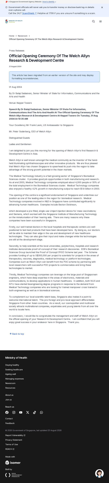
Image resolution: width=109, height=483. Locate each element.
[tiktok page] (34, 412)
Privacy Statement (13, 440)
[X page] (27, 412)
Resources (10, 388)
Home (11, 36)
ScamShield (28, 13)
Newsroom (22, 36)
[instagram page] (13, 412)
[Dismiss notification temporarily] (102, 7)
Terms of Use (11, 444)
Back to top (18, 334)
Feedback (9, 423)
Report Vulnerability (14, 435)
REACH (8, 449)
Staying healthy (12, 365)
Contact (9, 418)
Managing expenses (14, 378)
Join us (8, 399)
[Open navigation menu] (100, 21)
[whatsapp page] (41, 412)
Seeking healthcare (14, 369)
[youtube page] (20, 412)
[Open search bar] (93, 21)
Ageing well (10, 374)
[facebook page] (7, 412)
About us (9, 395)
